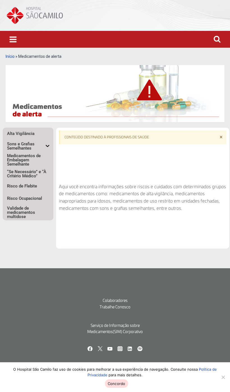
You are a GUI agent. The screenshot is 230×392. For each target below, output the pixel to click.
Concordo (116, 383)
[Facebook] (90, 349)
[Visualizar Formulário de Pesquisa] (217, 39)
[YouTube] (110, 349)
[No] (223, 377)
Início (10, 56)
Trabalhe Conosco (115, 307)
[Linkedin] (130, 349)
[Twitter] (100, 349)
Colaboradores (115, 301)
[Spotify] (140, 349)
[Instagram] (120, 349)
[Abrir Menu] (13, 39)
